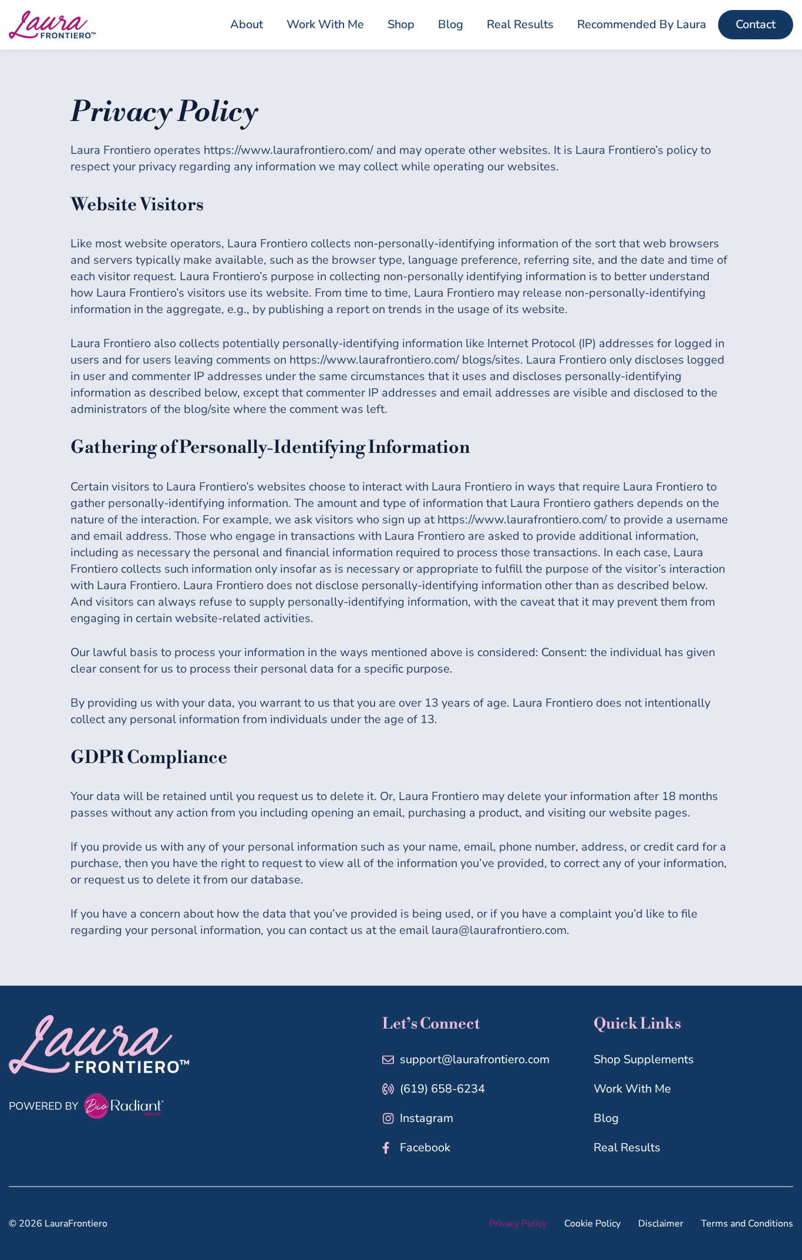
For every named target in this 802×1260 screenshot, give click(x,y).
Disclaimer (660, 1223)
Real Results (627, 1147)
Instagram (426, 1118)
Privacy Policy (518, 1223)
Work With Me (632, 1089)
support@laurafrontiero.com (475, 1059)
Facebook (425, 1147)
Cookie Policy (592, 1223)
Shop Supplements (644, 1059)
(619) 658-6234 (442, 1089)
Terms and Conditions (747, 1223)
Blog (606, 1118)
